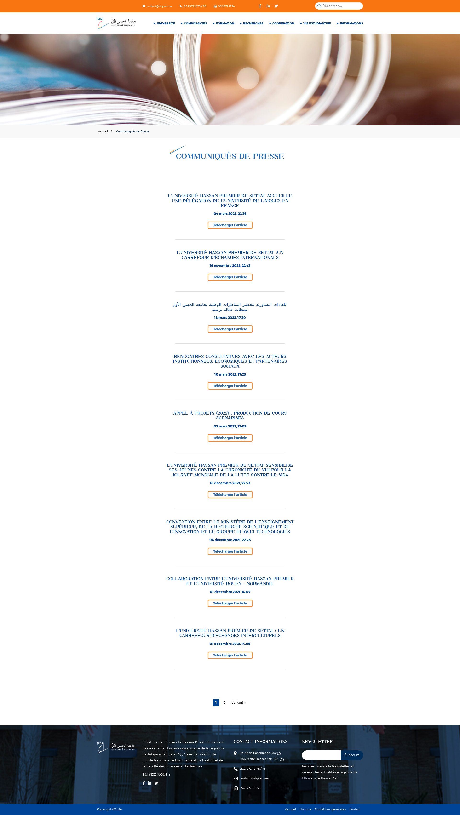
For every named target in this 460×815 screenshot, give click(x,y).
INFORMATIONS (351, 23)
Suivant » (238, 703)
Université (166, 23)
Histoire (305, 809)
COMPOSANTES (195, 23)
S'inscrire (352, 755)
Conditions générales (330, 809)
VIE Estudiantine (317, 23)
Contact (355, 809)
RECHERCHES (253, 23)
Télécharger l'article (230, 225)
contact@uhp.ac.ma (159, 6)
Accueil (103, 131)
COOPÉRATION (283, 23)
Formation (225, 23)
